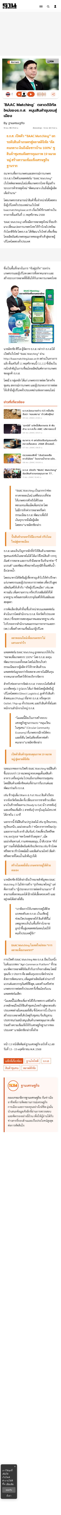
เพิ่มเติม (10, 1484)
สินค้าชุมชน (12, 1068)
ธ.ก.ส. (46, 1061)
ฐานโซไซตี (32, 1061)
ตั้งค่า (9, 1496)
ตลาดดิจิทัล (29, 1068)
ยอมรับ (9, 1490)
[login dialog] (55, 6)
